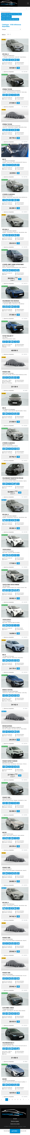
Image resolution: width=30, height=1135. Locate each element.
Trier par (4, 29)
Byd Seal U (4, 14)
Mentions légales (15, 1121)
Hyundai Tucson (12, 14)
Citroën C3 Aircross (6, 16)
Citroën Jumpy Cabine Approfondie (10, 19)
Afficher (4, 34)
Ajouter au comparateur (9, 71)
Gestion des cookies (15, 1123)
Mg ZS (19, 14)
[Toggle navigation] (28, 3)
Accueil (15, 1118)
